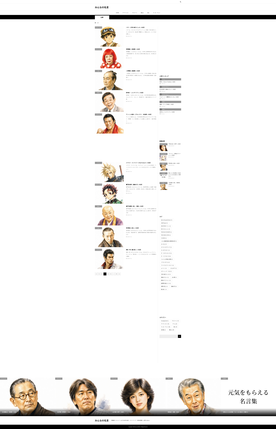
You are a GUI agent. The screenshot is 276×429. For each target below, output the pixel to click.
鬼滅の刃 (174, 286)
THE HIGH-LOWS (166, 235)
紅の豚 (174, 277)
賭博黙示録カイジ (166, 283)
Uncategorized (164, 320)
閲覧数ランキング (115, 420)
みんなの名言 (102, 7)
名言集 (163, 329)
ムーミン (164, 268)
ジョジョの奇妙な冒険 (167, 259)
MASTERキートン (166, 226)
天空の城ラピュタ (166, 274)
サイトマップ (133, 420)
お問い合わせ (146, 420)
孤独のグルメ (165, 277)
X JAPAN (164, 238)
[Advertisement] (113, 148)
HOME (117, 12)
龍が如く (164, 289)
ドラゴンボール (165, 262)
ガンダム (164, 244)
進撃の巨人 (164, 286)
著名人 (142, 12)
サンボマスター (165, 250)
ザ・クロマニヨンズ (166, 253)
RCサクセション (165, 229)
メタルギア (173, 268)
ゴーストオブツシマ (166, 247)
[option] (27, 397)
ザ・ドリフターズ (166, 256)
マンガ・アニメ (156, 12)
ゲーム (175, 323)
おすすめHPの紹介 (125, 420)
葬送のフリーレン (166, 280)
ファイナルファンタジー (167, 265)
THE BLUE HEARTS (166, 232)
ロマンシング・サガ (166, 271)
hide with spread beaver (166, 220)
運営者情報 (139, 420)
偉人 (148, 12)
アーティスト (126, 12)
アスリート (134, 12)
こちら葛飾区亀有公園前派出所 (169, 241)
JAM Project (164, 223)
